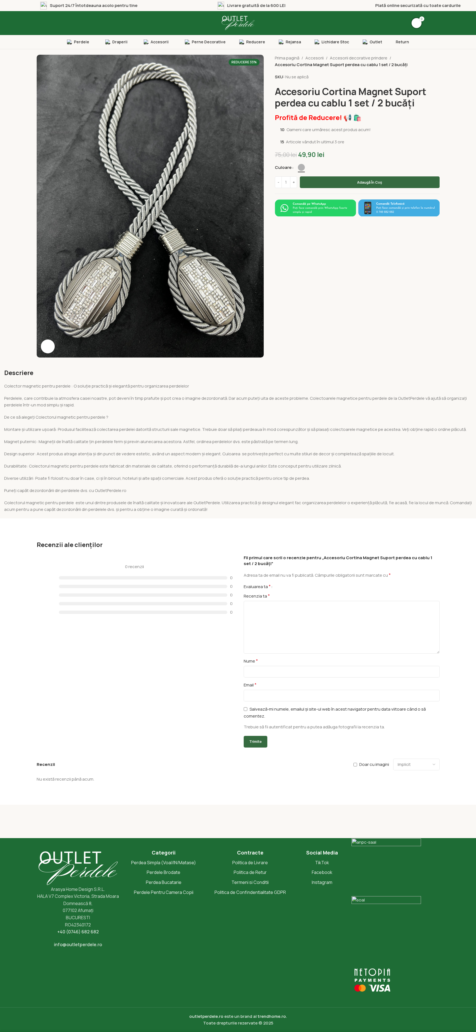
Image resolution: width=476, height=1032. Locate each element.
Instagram (322, 882)
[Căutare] (42, 23)
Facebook (322, 872)
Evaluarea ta (257, 586)
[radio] (301, 167)
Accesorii (314, 58)
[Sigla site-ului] (238, 23)
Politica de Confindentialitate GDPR (250, 892)
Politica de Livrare (250, 862)
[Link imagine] (315, 208)
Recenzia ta (257, 596)
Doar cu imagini (374, 764)
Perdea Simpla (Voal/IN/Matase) (163, 862)
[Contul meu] (433, 23)
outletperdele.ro (206, 1016)
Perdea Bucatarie (163, 882)
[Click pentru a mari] (48, 346)
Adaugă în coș (369, 182)
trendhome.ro (272, 1016)
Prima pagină (287, 58)
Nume (251, 661)
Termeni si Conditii (250, 882)
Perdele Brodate (163, 872)
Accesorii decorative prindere (358, 58)
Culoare (283, 167)
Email (250, 685)
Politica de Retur (250, 872)
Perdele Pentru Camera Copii (163, 892)
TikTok (322, 862)
